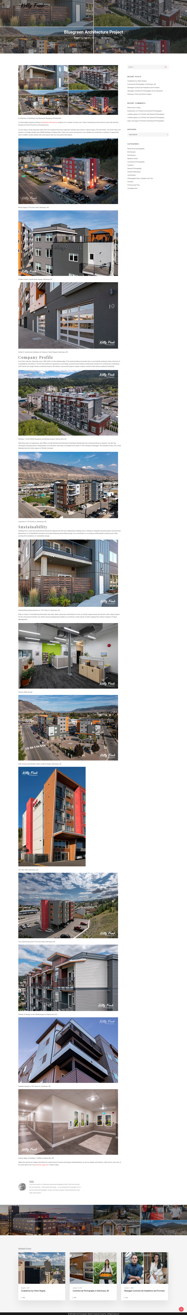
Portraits (130, 182)
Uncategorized (132, 188)
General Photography (134, 168)
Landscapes (131, 175)
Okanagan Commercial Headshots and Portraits (143, 87)
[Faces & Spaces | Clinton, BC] (140, 1220)
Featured (130, 165)
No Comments (106, 38)
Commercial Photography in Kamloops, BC (141, 84)
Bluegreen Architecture (50, 122)
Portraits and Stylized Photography (150, 111)
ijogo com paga (132, 121)
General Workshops (134, 172)
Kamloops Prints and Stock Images (139, 94)
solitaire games (132, 114)
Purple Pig (103, 1314)
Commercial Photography (136, 162)
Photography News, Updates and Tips (140, 178)
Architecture (131, 152)
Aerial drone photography (135, 149)
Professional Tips (133, 185)
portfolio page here (42, 1165)
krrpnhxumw (131, 111)
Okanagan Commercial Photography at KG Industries (145, 91)
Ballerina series (132, 158)
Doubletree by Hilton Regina (136, 81)
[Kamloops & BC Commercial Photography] (47, 1220)
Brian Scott (131, 108)
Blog (138, 108)
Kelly (77, 38)
